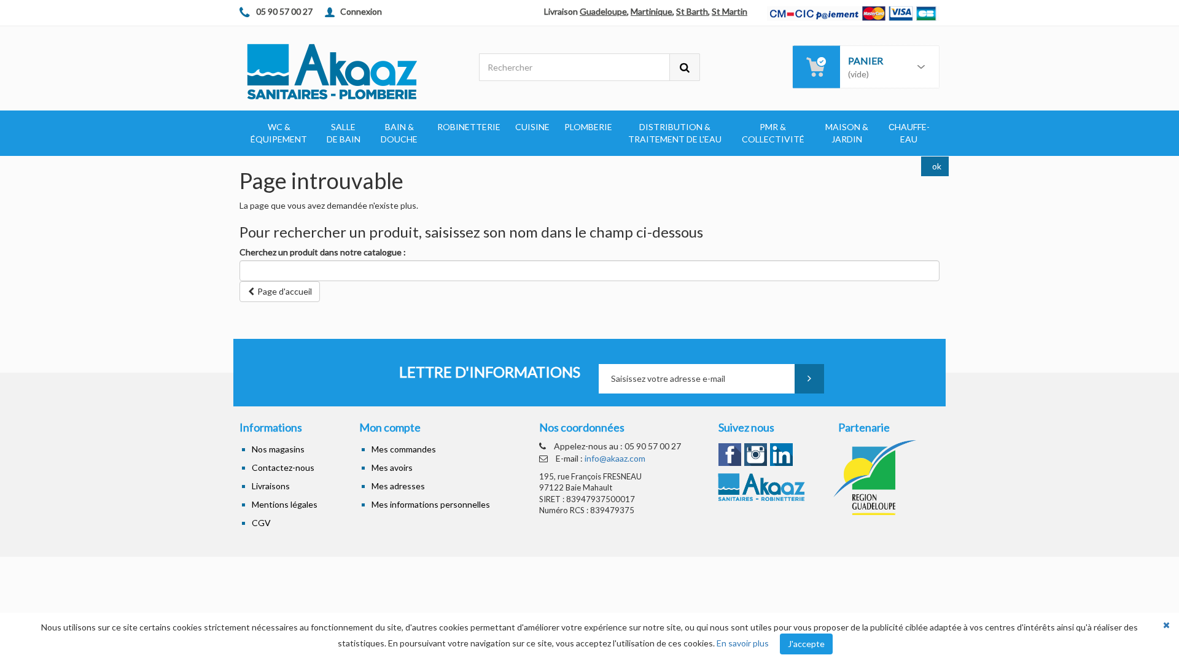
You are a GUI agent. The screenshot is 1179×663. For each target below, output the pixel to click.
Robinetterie (468, 127)
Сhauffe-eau (909, 133)
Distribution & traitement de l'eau (675, 133)
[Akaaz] (350, 70)
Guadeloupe (603, 11)
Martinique (651, 11)
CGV (261, 523)
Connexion (361, 11)
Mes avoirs (392, 467)
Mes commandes (404, 449)
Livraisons (271, 486)
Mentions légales (284, 504)
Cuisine (532, 127)
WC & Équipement (279, 133)
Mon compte (390, 427)
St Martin (729, 11)
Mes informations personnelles (431, 504)
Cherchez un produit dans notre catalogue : (322, 252)
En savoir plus (743, 643)
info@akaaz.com (615, 458)
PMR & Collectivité (773, 133)
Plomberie (588, 127)
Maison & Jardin (846, 133)
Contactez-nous (283, 467)
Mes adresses (398, 486)
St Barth (692, 11)
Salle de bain (343, 133)
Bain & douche (399, 133)
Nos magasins (278, 449)
